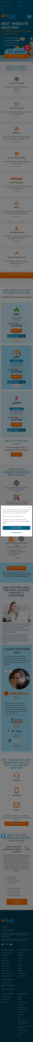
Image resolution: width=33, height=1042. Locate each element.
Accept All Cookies (16, 528)
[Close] (30, 507)
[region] (16, 520)
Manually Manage (16, 532)
